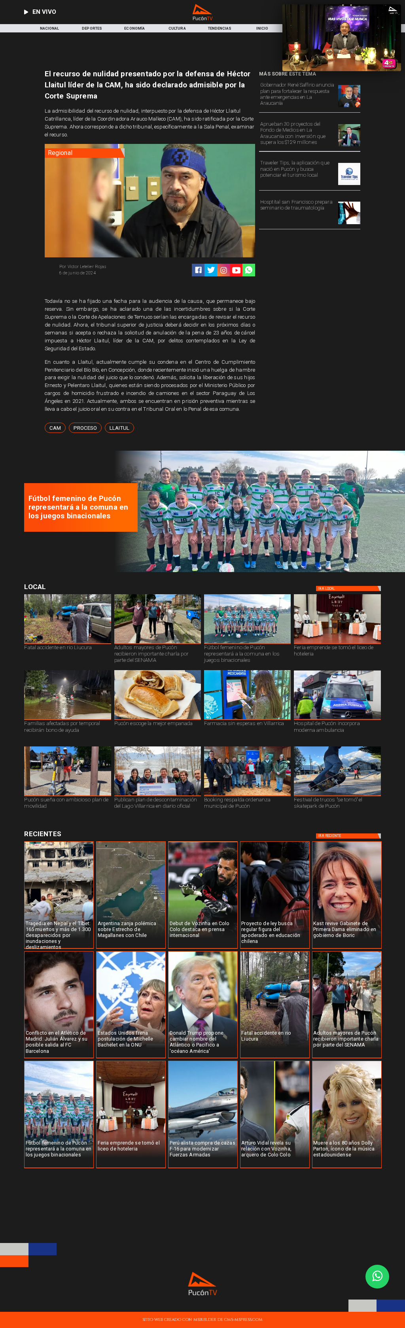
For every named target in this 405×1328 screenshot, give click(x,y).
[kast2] (347, 948)
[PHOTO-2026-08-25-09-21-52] (337, 643)
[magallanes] (131, 948)
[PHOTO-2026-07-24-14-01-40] (349, 107)
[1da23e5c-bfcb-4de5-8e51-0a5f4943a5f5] (349, 146)
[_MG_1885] (157, 795)
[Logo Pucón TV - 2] (202, 19)
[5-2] (337, 795)
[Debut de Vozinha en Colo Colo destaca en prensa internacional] (203, 948)
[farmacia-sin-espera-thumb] (247, 719)
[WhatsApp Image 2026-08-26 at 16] (67, 643)
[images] (349, 184)
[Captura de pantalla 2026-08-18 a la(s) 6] (337, 719)
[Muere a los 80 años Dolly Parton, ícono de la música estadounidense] (347, 1167)
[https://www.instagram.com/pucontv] (224, 270)
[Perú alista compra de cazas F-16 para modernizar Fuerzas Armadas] (203, 1167)
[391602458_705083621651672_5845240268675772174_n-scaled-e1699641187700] (157, 643)
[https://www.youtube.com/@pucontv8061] (236, 270)
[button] (55, 428)
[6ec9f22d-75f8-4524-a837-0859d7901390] (157, 719)
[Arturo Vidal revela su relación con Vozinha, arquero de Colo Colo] (275, 1167)
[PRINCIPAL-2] (257, 571)
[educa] (275, 948)
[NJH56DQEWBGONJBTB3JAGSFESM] (67, 719)
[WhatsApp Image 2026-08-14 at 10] (67, 795)
